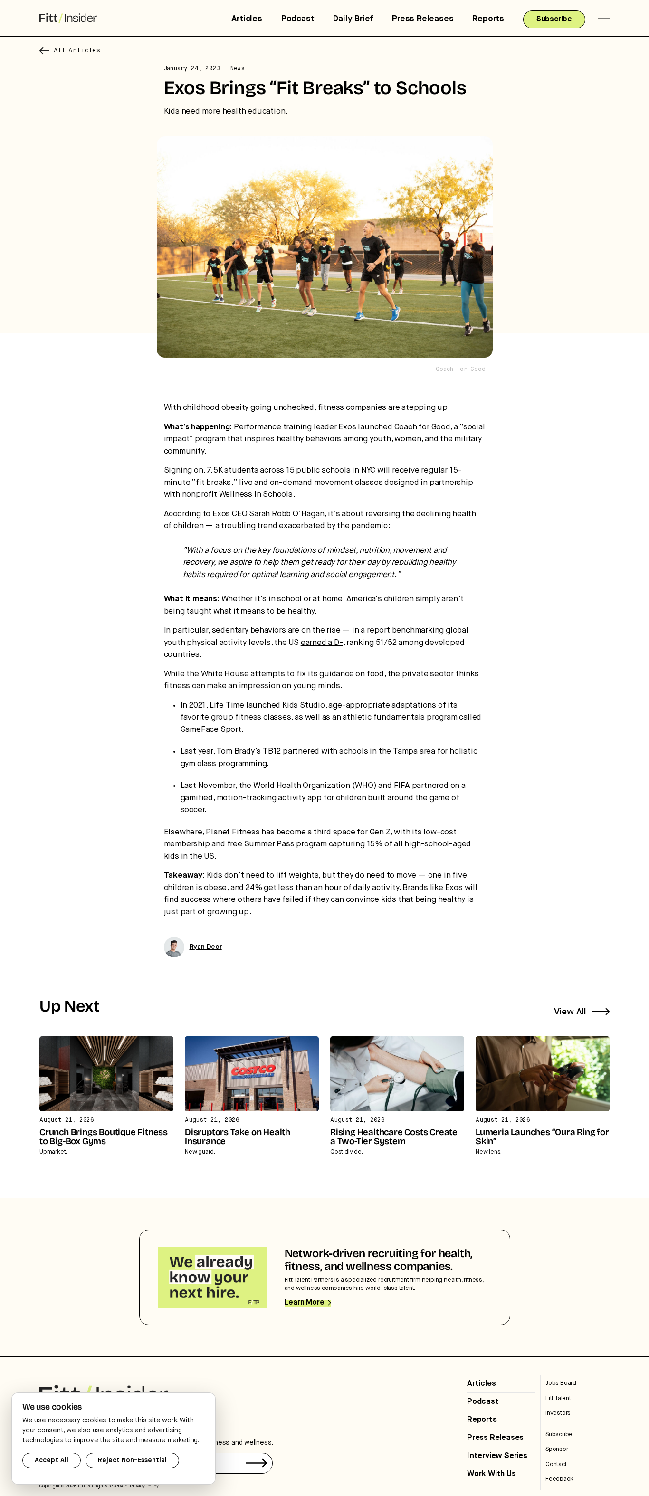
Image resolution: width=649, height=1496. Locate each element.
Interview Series (497, 1456)
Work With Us (491, 1474)
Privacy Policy (144, 1486)
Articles (246, 19)
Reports (488, 19)
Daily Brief (353, 19)
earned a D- (322, 643)
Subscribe (559, 1434)
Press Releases (422, 19)
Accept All (51, 1460)
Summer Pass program (285, 844)
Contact (556, 1464)
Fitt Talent (558, 1398)
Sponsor (556, 1449)
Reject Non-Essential (132, 1460)
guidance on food (351, 674)
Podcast (298, 19)
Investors (558, 1413)
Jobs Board (560, 1383)
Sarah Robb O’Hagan (286, 514)
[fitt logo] (68, 18)
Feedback (559, 1479)
